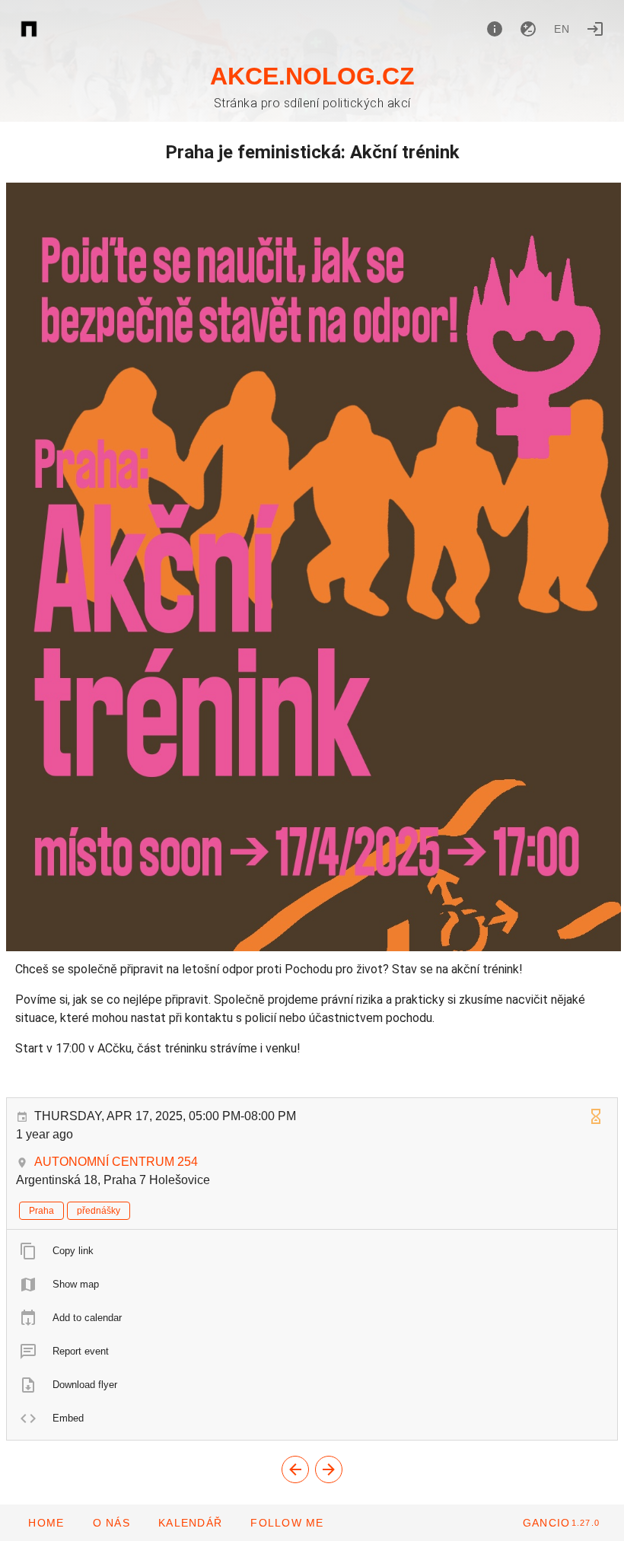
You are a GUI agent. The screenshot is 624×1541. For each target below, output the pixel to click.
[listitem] (312, 1251)
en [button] (562, 29)
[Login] (595, 29)
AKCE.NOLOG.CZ (312, 76)
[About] (494, 29)
